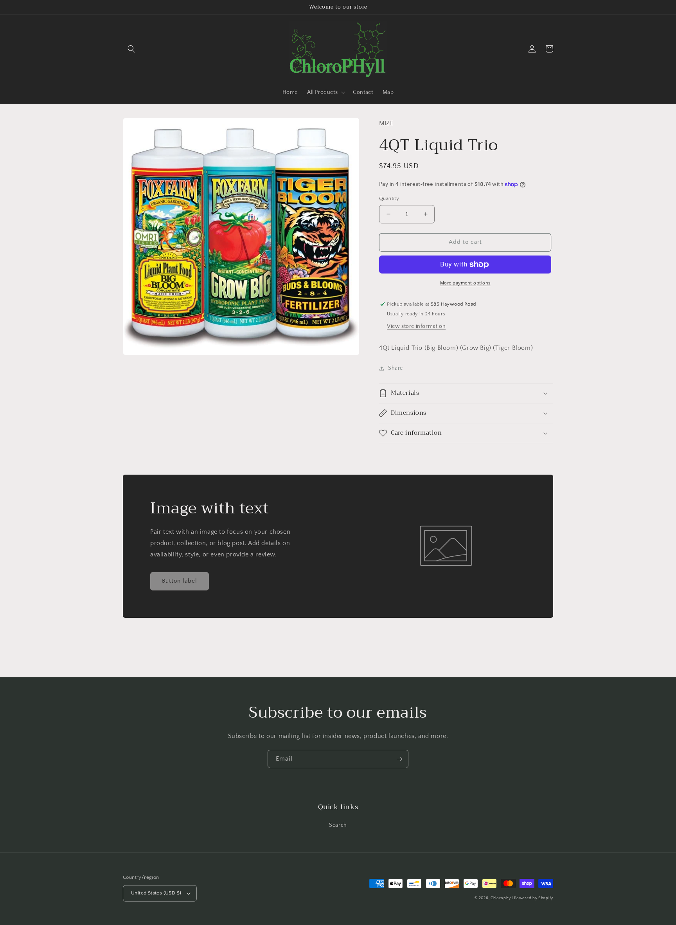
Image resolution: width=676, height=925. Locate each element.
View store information (416, 326)
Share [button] (395, 368)
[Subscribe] (399, 759)
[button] (131, 49)
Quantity (389, 198)
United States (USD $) (156, 893)
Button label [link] (179, 581)
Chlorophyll (502, 898)
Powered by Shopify (533, 898)
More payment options (465, 283)
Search (338, 825)
